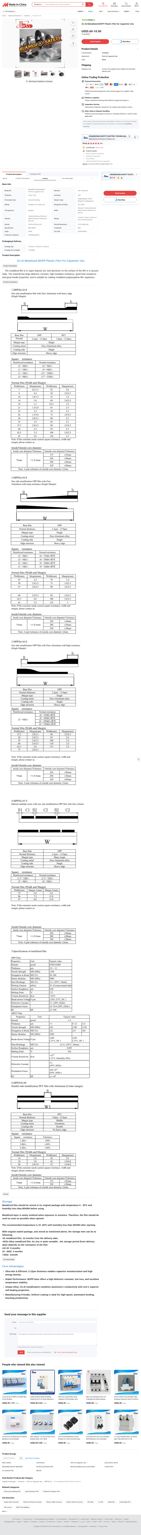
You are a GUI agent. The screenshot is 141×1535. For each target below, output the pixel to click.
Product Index (108, 1519)
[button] (92, 178)
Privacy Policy (103, 1526)
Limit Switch (40, 1463)
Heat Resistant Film (31, 1491)
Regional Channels (96, 1519)
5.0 (111, 178)
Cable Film (111, 1502)
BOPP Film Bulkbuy (22, 1507)
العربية (82, 1521)
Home (4, 16)
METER (38, 1471)
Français (41, 1521)
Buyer (90, 11)
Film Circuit (8, 1507)
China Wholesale (62, 1519)
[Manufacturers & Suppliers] (14, 4)
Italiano (59, 1521)
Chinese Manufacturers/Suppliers (44, 1519)
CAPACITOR (109, 1467)
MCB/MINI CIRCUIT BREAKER (12, 1467)
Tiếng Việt (121, 1521)
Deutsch (66, 1521)
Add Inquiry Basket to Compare (41, 81)
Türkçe (113, 1521)
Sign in (136, 6)
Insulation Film (36, 16)
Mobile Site (118, 1519)
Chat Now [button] (126, 41)
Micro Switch (6, 1463)
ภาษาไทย (106, 1521)
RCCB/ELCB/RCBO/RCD (44, 1467)
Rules (137, 11)
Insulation (27, 16)
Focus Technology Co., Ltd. (56, 1526)
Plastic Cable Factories (54, 1502)
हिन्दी (100, 1521)
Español (26, 1521)
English (19, 1521)
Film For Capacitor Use (78, 1463)
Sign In (85, 164)
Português (34, 1521)
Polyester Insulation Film (51, 1491)
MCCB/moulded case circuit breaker (82, 1467)
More (4, 1511)
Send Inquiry (95, 41)
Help (100, 11)
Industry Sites (85, 1519)
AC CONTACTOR (7, 1471)
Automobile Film (124, 1502)
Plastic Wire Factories (11, 1502)
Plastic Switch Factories (74, 1502)
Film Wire (90, 1502)
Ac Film (100, 1502)
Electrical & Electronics (15, 16)
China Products (27, 1519)
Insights (126, 1519)
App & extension (113, 11)
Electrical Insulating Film (12, 1491)
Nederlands (74, 1521)
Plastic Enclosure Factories (32, 1502)
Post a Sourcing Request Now (65, 1352)
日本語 (95, 1521)
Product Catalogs (33, 1458)
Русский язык (51, 1521)
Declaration (93, 1526)
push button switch (111, 1463)
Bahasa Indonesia (131, 1521)
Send (21, 1352)
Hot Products (16, 1519)
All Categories (10, 11)
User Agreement (83, 1526)
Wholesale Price (73, 1519)
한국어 (88, 1521)
